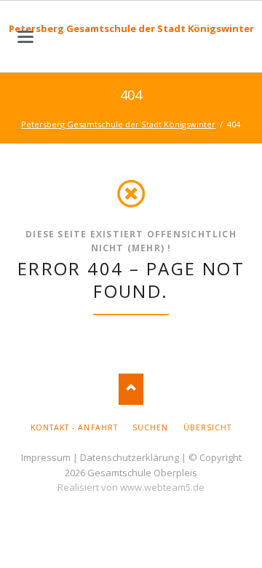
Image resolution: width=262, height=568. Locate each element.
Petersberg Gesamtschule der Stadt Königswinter (131, 28)
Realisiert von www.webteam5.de (131, 487)
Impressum (46, 457)
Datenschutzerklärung (129, 457)
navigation (25, 37)
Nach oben (131, 389)
